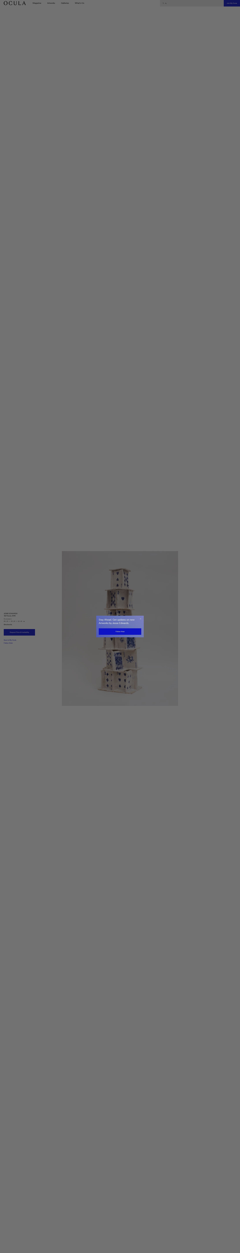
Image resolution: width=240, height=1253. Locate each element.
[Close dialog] (140, 619)
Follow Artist (120, 631)
